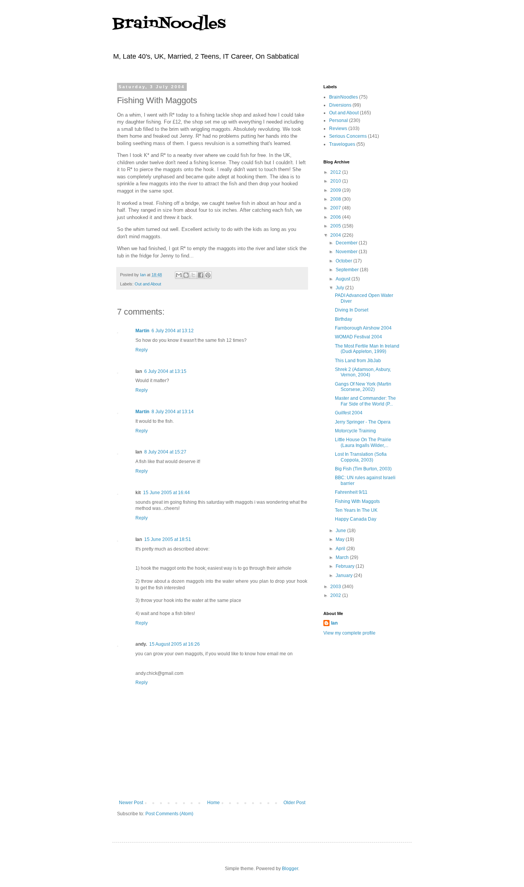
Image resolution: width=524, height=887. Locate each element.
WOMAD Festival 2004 (358, 337)
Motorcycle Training (355, 431)
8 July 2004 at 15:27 (165, 452)
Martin (142, 330)
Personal (338, 120)
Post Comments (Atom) (169, 813)
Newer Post (131, 802)
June (341, 530)
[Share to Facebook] (200, 275)
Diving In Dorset (351, 310)
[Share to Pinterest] (208, 275)
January (345, 575)
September (348, 269)
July (340, 287)
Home (213, 802)
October (344, 261)
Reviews (338, 128)
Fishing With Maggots (357, 501)
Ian (334, 623)
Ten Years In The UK (356, 510)
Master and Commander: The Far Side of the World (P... (365, 401)
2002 (336, 595)
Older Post (294, 802)
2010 (336, 181)
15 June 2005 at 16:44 (166, 492)
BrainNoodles (169, 24)
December (347, 243)
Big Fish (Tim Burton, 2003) (363, 469)
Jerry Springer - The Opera (363, 422)
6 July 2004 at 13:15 (165, 371)
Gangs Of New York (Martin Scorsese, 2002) (363, 386)
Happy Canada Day (355, 519)
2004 (336, 235)
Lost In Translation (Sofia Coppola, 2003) (361, 457)
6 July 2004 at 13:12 (173, 330)
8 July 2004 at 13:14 (173, 411)
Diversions (340, 105)
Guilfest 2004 (349, 412)
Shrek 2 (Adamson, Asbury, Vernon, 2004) (363, 372)
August (343, 279)
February (346, 566)
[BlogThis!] (186, 275)
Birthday (343, 319)
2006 (336, 217)
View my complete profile (349, 633)
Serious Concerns (348, 136)
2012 (336, 172)
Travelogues (342, 144)
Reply (141, 350)
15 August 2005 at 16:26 (174, 644)
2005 (336, 226)
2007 (336, 208)
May (341, 539)
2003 (336, 586)
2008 (336, 199)
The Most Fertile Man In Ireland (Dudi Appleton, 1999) (367, 348)
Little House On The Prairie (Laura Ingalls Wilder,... (363, 442)
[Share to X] (193, 275)
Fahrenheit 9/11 (351, 492)
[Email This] (179, 275)
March (343, 557)
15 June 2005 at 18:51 (167, 539)
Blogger (290, 868)
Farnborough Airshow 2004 (363, 328)
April (341, 548)
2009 (336, 190)
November (347, 251)
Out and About (148, 284)
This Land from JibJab (358, 360)
